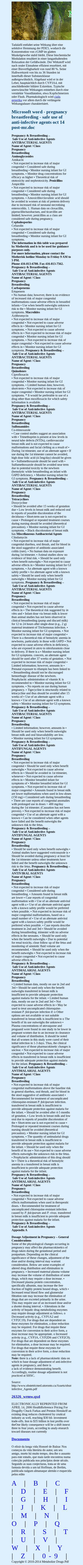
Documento (21, 1439)
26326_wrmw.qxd (26, 1397)
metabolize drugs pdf (38, 19)
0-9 (51, 1556)
